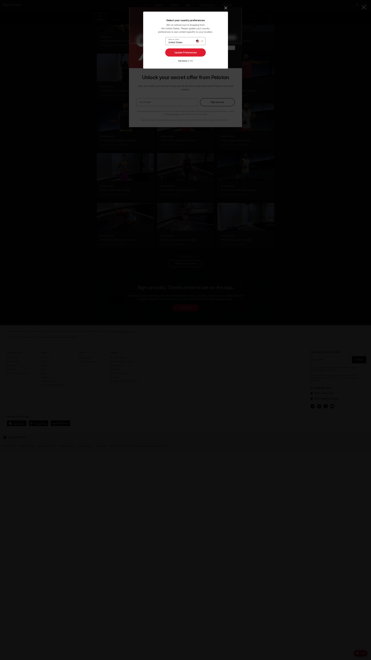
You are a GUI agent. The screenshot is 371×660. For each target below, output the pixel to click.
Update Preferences (185, 52)
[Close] (185, 8)
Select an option (173, 39)
